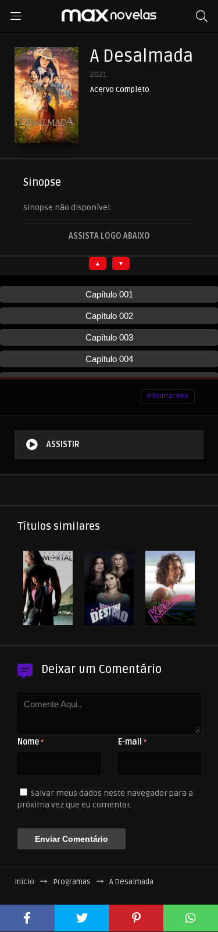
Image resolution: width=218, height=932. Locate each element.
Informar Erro (167, 396)
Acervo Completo (119, 90)
